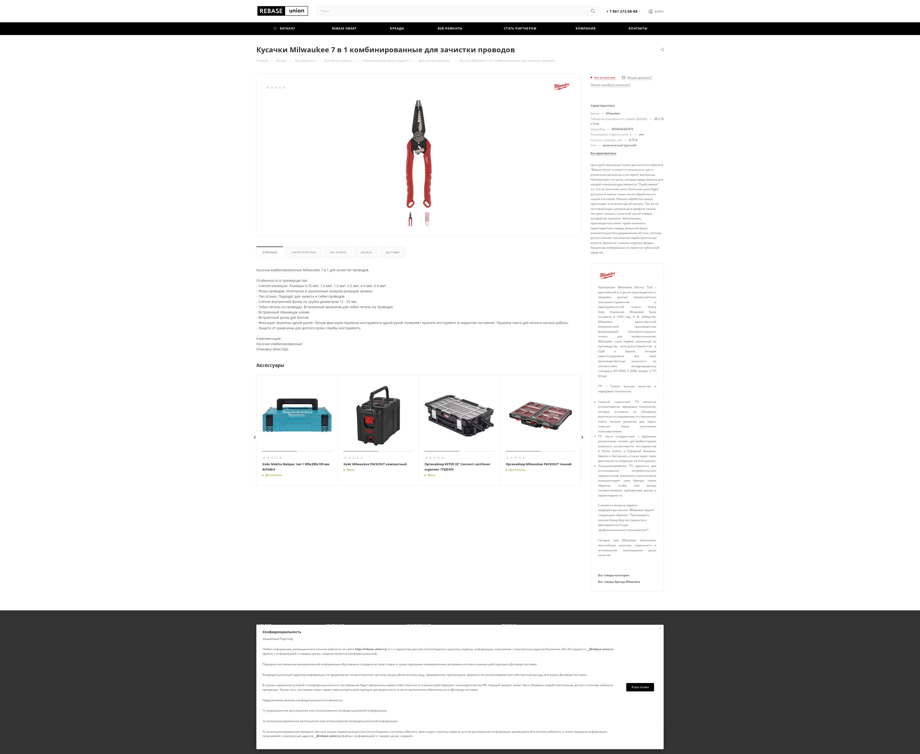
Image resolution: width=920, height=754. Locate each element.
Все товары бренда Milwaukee (619, 582)
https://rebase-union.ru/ (371, 649)
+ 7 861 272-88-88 (622, 11)
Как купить (338, 252)
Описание (269, 252)
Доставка (393, 252)
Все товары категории (613, 575)
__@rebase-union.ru (600, 649)
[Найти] (593, 11)
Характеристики (304, 252)
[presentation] (255, 437)
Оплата (366, 252)
